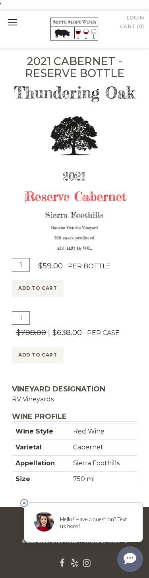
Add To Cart (37, 288)
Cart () (132, 26)
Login (135, 17)
